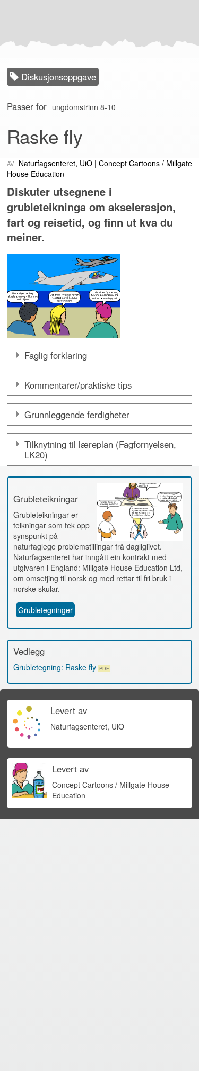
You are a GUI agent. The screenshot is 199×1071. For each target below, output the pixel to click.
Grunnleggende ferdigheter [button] (76, 414)
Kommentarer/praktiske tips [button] (78, 385)
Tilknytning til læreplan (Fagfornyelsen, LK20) (100, 449)
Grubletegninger (45, 610)
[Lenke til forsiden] (97, 29)
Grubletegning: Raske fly (61, 667)
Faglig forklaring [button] (55, 355)
